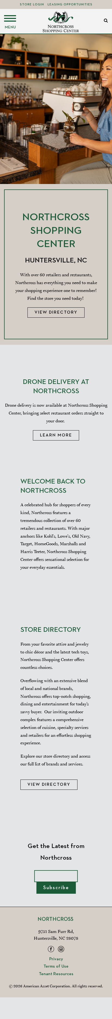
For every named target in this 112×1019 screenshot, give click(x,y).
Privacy (56, 959)
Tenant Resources (56, 974)
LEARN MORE (56, 435)
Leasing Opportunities (70, 4)
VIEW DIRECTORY (48, 785)
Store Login (32, 4)
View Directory (56, 312)
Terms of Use (56, 966)
